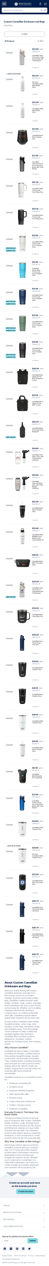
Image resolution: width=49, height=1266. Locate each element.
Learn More (8, 25)
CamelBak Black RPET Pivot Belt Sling (37, 563)
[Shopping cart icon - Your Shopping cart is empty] (45, 6)
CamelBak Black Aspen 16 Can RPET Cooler (37, 403)
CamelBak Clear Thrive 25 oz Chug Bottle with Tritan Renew (37, 590)
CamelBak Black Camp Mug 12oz (37, 615)
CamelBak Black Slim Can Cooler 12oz (37, 882)
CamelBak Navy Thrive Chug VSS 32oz (37, 643)
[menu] (24, 1205)
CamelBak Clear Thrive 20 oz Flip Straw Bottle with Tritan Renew (38, 58)
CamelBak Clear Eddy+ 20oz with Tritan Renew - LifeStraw (38, 457)
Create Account (25, 1191)
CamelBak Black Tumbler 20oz (37, 695)
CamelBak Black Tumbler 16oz (37, 668)
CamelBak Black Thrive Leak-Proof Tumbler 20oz (37, 350)
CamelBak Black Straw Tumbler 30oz (37, 509)
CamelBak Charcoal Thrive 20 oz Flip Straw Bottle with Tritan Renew (37, 165)
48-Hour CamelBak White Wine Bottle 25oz (37, 84)
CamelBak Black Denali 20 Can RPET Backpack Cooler (37, 377)
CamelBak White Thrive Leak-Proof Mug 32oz (37, 190)
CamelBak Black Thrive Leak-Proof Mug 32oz (37, 217)
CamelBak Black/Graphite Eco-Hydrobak (37, 776)
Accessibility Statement (10, 1259)
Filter (25, 34)
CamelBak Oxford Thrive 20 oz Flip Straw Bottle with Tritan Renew (37, 804)
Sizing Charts (7, 1256)
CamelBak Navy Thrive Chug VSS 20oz (37, 962)
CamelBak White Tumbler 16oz (37, 828)
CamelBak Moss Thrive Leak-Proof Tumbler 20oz (37, 324)
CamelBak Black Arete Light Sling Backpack (37, 430)
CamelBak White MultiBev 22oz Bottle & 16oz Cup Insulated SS (38, 537)
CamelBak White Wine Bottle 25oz (37, 110)
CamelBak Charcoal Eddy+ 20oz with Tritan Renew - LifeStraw (37, 485)
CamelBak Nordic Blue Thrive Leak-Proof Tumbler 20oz (37, 272)
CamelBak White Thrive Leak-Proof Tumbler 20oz (37, 244)
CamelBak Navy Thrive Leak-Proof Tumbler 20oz (37, 297)
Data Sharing (40, 1256)
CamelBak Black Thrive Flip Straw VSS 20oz (38, 935)
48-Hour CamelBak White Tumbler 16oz (37, 855)
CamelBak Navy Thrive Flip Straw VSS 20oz (38, 909)
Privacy (31, 1256)
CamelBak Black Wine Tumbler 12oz (37, 137)
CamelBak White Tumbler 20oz (37, 722)
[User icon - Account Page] (40, 6)
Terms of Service (20, 1256)
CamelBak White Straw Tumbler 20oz (37, 749)
